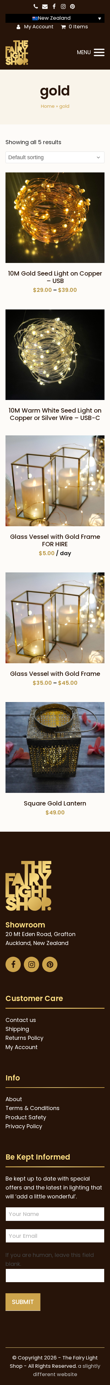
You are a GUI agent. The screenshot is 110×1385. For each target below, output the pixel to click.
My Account (38, 26)
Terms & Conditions (33, 1108)
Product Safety (26, 1117)
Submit (23, 1302)
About (14, 1099)
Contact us (21, 1020)
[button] (91, 52)
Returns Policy (24, 1038)
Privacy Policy (24, 1126)
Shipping (17, 1029)
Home (48, 106)
